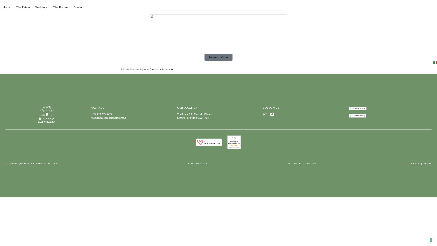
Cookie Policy (359, 115)
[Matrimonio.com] (209, 145)
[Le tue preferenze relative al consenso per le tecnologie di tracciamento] (431, 240)
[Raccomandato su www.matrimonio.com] (234, 148)
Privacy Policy (359, 108)
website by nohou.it (421, 163)
